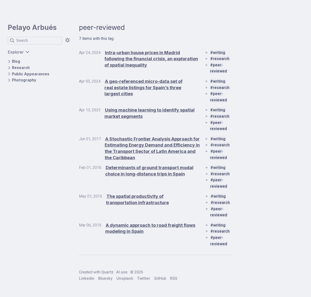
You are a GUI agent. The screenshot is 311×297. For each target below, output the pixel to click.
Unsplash (124, 278)
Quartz (107, 272)
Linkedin (86, 278)
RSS (173, 278)
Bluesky (105, 278)
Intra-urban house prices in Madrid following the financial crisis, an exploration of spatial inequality (151, 59)
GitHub (160, 278)
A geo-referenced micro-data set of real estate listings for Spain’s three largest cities (143, 87)
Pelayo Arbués (32, 27)
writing (219, 52)
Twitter (143, 278)
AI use (122, 272)
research (221, 58)
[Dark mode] (67, 40)
